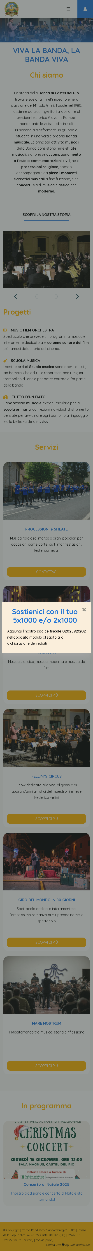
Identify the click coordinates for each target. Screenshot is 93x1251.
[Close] (84, 609)
